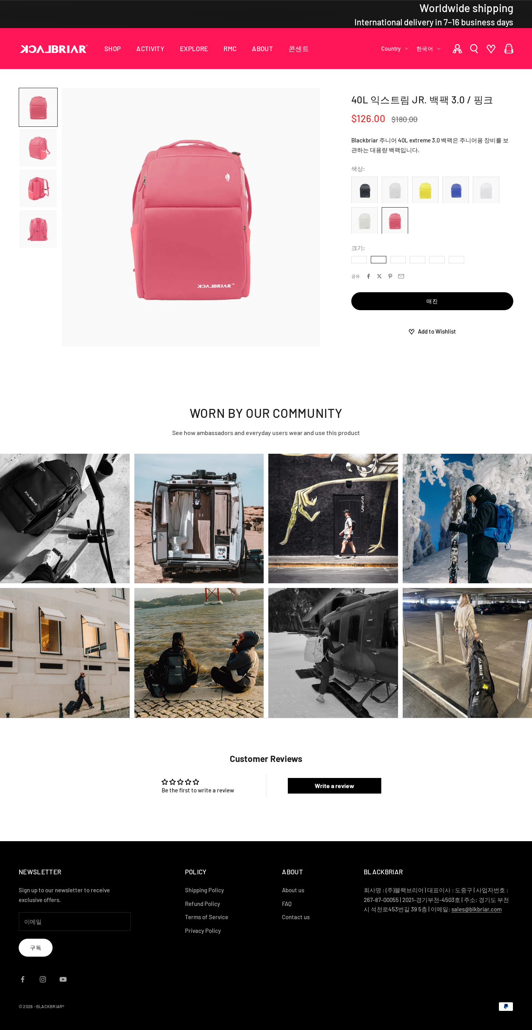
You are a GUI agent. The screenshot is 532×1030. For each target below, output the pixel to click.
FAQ (287, 903)
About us (293, 889)
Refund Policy (202, 903)
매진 (432, 301)
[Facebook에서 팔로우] (22, 979)
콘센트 (299, 48)
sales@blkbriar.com (476, 909)
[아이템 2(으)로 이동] (38, 147)
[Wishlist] (491, 48)
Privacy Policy (203, 930)
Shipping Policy (204, 889)
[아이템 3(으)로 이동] (38, 188)
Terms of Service (206, 916)
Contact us (296, 916)
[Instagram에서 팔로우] (43, 979)
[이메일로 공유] (401, 276)
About (262, 48)
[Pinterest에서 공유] (390, 276)
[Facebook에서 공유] (368, 276)
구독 (35, 947)
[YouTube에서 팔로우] (63, 979)
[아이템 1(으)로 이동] (38, 107)
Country (391, 48)
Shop (112, 48)
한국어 (424, 48)
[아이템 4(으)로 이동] (38, 229)
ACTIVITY (150, 48)
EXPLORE (194, 48)
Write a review (334, 785)
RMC (230, 48)
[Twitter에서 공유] (379, 276)
